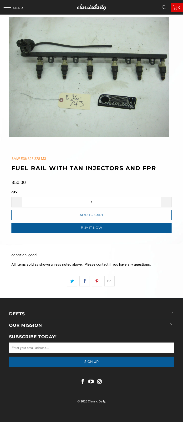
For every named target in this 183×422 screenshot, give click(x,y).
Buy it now (91, 228)
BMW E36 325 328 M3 (28, 159)
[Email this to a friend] (109, 281)
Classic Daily (96, 401)
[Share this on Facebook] (84, 281)
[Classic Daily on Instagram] (99, 382)
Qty (14, 192)
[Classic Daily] (91, 7)
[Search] (166, 7)
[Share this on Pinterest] (97, 281)
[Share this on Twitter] (72, 281)
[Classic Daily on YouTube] (91, 382)
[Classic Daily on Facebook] (82, 382)
